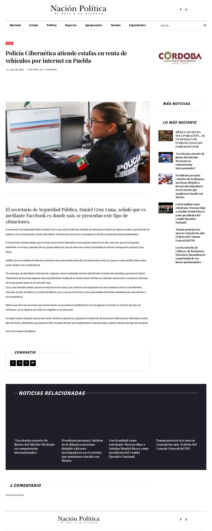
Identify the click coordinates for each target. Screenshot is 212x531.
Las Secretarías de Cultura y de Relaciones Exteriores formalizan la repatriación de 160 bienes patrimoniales (190, 255)
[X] (186, 10)
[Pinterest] (26, 363)
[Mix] (33, 363)
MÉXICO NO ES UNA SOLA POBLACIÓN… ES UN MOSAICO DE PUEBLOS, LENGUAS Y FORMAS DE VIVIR (190, 139)
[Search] (205, 25)
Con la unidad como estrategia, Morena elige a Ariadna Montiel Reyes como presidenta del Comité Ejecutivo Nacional (129, 448)
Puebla (9, 43)
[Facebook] (181, 10)
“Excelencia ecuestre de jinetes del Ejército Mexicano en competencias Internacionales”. (190, 161)
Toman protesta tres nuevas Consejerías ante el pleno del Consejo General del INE (190, 235)
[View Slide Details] (180, 57)
